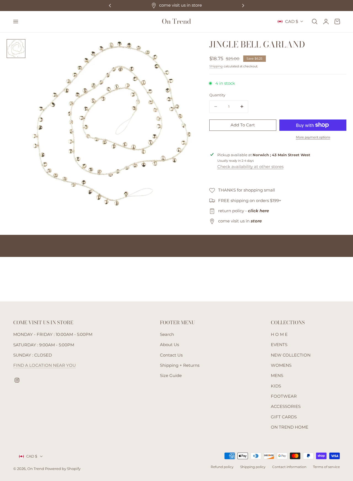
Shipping (216, 66)
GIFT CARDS (284, 416)
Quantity (217, 95)
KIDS (276, 386)
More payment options (313, 137)
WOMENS (281, 365)
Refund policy (222, 467)
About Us (169, 344)
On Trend (36, 469)
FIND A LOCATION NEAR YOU (44, 365)
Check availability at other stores (250, 166)
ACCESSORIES (286, 406)
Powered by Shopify (63, 469)
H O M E (279, 334)
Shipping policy (253, 467)
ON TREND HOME (289, 427)
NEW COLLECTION (291, 355)
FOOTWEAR (284, 396)
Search (167, 334)
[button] (15, 21)
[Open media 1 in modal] (183, 49)
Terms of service (326, 467)
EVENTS (279, 344)
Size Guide (171, 375)
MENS (277, 375)
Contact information (289, 467)
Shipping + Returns (179, 365)
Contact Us (171, 355)
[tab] (16, 48)
